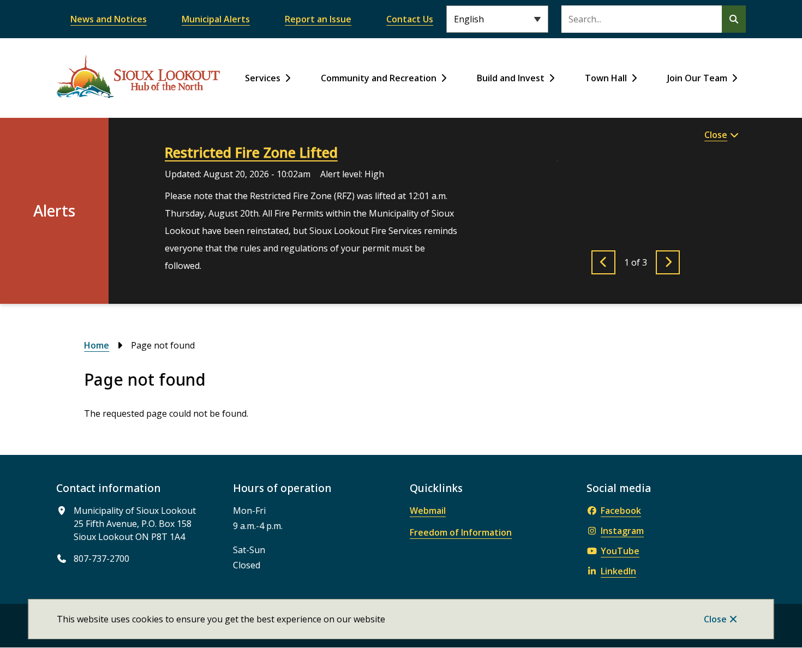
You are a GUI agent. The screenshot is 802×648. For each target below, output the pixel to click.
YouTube (620, 551)
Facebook (621, 511)
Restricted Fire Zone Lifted (251, 152)
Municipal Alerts (216, 19)
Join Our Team (697, 78)
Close (715, 619)
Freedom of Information (461, 532)
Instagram (622, 531)
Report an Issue (318, 19)
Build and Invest (510, 78)
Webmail (428, 511)
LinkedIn (618, 571)
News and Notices (108, 19)
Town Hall (606, 78)
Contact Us (409, 19)
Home (96, 345)
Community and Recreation (378, 78)
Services (262, 78)
